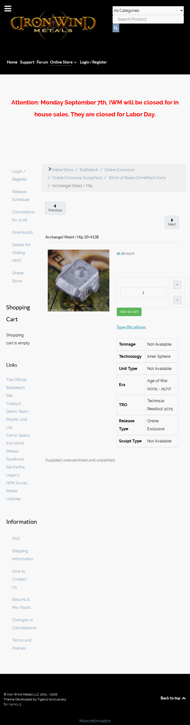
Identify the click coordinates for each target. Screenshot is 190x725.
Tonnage (127, 344)
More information (95, 721)
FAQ (16, 538)
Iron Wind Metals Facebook (15, 451)
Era (122, 384)
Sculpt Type (130, 441)
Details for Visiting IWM (21, 252)
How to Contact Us (19, 579)
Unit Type (128, 368)
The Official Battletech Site (16, 387)
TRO (123, 404)
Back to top (171, 698)
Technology (130, 356)
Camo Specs (18, 435)
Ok (5, 712)
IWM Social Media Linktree (16, 491)
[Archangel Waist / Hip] (78, 280)
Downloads (22, 232)
